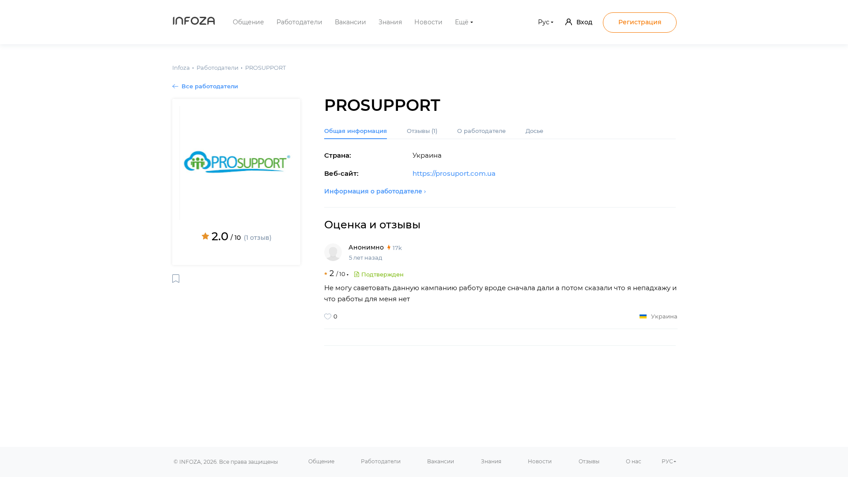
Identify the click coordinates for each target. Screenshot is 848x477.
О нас (633, 461)
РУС (667, 461)
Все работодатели (210, 86)
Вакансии (350, 22)
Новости (428, 22)
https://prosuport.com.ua (454, 173)
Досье (534, 130)
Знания (390, 22)
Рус (543, 22)
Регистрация (640, 22)
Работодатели (299, 22)
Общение (248, 22)
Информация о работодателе (373, 191)
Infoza (194, 22)
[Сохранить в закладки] (175, 278)
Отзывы (422, 130)
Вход (584, 22)
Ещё (462, 22)
